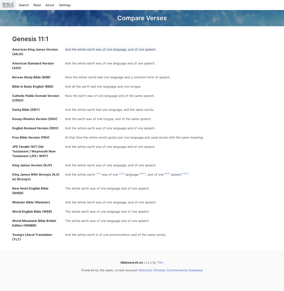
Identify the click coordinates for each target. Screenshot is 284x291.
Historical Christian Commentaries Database (170, 270)
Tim (160, 262)
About (49, 5)
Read (37, 5)
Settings (65, 5)
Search (24, 5)
